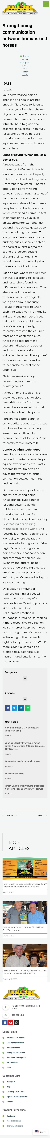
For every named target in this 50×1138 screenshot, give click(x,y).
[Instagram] (16, 1022)
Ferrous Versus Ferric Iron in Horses (22, 761)
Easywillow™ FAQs (14, 773)
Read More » (8, 736)
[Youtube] (10, 1022)
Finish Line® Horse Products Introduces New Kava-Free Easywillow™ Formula (24, 787)
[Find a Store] (5, 1007)
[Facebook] (5, 1022)
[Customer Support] (5, 1015)
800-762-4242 (18, 1015)
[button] (46, 4)
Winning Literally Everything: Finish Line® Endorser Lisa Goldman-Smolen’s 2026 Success (25, 746)
